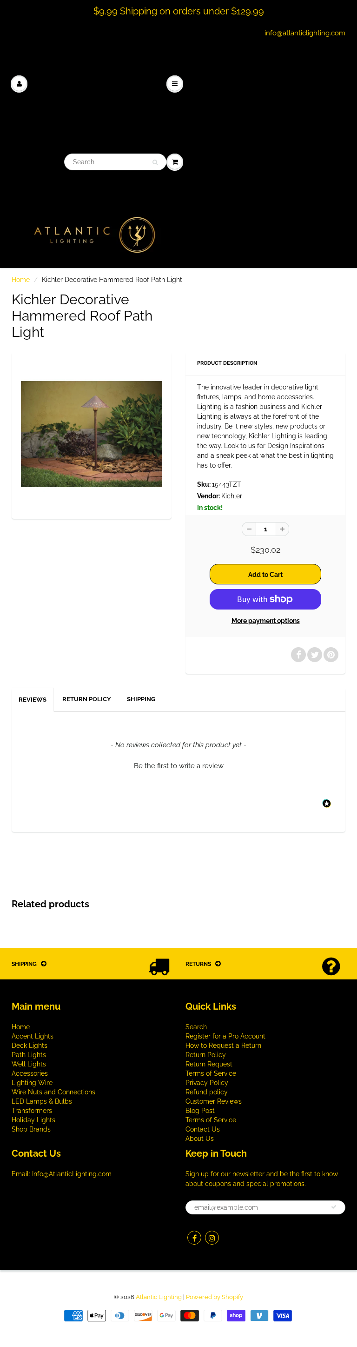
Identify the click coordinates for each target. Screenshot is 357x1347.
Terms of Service (210, 1073)
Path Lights (29, 1055)
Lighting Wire (32, 1082)
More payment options (265, 620)
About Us (199, 1138)
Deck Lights (29, 1045)
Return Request (208, 1064)
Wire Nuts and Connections (53, 1092)
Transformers (32, 1110)
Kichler (231, 496)
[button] (178, 765)
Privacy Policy (206, 1082)
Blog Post (200, 1110)
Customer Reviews (213, 1101)
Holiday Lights (33, 1120)
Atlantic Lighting (159, 1296)
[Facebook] (194, 1238)
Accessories (30, 1073)
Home (21, 279)
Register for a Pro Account (225, 1036)
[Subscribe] (334, 1207)
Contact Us (202, 1129)
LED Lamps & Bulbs (42, 1101)
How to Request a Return (223, 1045)
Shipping (141, 699)
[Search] (155, 162)
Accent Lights (32, 1036)
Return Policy (86, 699)
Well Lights (29, 1064)
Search (196, 1027)
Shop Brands (31, 1129)
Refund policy (206, 1092)
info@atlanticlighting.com (304, 33)
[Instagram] (212, 1238)
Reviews (32, 699)
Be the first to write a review (179, 766)
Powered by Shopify (214, 1296)
